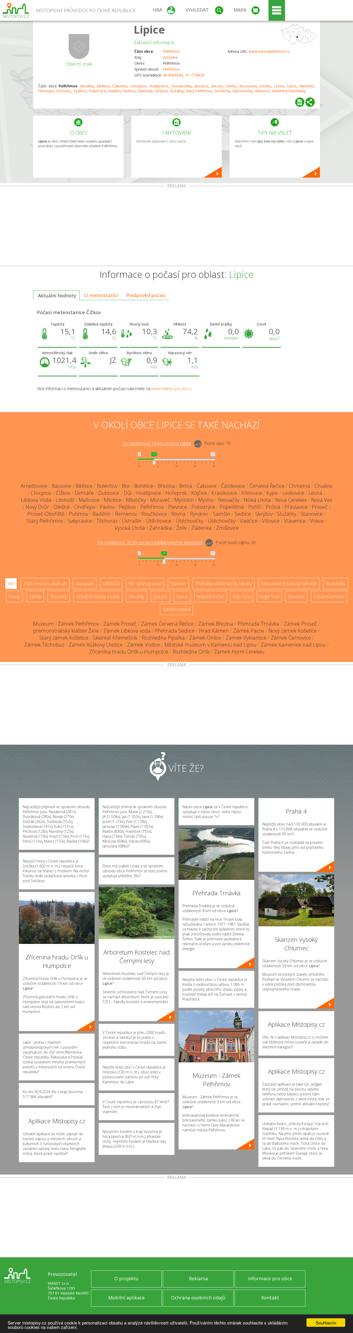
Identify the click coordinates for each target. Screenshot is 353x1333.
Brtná (185, 485)
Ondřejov (84, 506)
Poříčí (255, 506)
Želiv (181, 527)
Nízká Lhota (257, 499)
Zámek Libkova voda (127, 630)
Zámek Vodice (143, 644)
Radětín (114, 90)
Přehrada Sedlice (175, 630)
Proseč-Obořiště (46, 513)
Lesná (315, 492)
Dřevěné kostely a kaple (98, 596)
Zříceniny (58, 596)
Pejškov (80, 90)
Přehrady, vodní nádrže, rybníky (223, 583)
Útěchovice (158, 520)
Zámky (35, 596)
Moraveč (160, 499)
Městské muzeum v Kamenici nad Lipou (210, 644)
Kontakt (270, 1297)
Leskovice (293, 492)
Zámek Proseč (120, 623)
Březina (166, 485)
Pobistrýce (97, 90)
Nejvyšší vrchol (210, 596)
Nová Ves (321, 499)
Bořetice (143, 485)
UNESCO (111, 583)
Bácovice (61, 485)
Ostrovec (63, 90)
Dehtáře (84, 492)
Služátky (176, 90)
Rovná (178, 513)
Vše (11, 583)
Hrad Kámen (214, 630)
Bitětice (103, 86)
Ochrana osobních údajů (198, 1297)
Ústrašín (132, 520)
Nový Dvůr (37, 506)
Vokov (317, 520)
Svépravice (79, 520)
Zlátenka (201, 527)
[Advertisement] (176, 227)
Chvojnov (138, 86)
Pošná (273, 506)
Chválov (323, 485)
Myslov (206, 499)
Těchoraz (107, 520)
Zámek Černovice (291, 637)
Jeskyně (160, 596)
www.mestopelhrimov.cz (269, 51)
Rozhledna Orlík (191, 651)
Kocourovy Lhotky (255, 86)
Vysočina (170, 57)
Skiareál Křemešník (115, 637)
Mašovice (89, 499)
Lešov (279, 86)
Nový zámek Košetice (292, 630)
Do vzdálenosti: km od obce (156, 443)
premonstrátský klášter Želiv (66, 630)
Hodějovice (158, 86)
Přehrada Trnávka (258, 623)
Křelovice (251, 492)
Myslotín (307, 86)
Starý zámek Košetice (63, 637)
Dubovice (108, 492)
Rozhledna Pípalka (163, 637)
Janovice (201, 86)
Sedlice (243, 513)
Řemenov (126, 513)
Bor (126, 485)
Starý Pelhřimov (199, 90)
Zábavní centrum (329, 596)
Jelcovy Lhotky (223, 86)
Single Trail (269, 596)
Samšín (221, 513)
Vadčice (249, 520)
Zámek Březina (215, 623)
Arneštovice (34, 485)
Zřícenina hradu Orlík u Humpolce (128, 651)
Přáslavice (296, 506)
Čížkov (63, 492)
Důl (128, 492)
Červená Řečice (267, 485)
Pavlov (107, 506)
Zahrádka (160, 527)
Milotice (112, 499)
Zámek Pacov (248, 630)
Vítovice (271, 520)
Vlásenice (262, 90)
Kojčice (199, 492)
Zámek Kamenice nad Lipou (293, 644)
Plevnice (177, 506)
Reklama (198, 1278)
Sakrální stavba (176, 609)
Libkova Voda (36, 499)
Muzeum (296, 596)
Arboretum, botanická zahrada (289, 583)
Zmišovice (227, 527)
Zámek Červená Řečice (167, 623)
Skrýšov (161, 90)
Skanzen (178, 583)
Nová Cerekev (291, 499)
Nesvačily (228, 499)
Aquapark (85, 583)
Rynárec (199, 513)
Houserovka (181, 86)
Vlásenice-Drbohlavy (289, 90)
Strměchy (222, 90)
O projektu (126, 1278)
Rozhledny (335, 583)
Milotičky (136, 499)
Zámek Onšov (205, 637)
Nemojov (46, 90)
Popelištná (232, 506)
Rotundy (136, 596)
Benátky (87, 86)
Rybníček (145, 90)
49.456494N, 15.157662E (183, 75)
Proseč (320, 506)
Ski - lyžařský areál (145, 583)
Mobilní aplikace (126, 1297)
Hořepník (176, 492)
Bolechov (107, 485)
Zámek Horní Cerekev (239, 651)
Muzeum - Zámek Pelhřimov (66, 623)
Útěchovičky (242, 90)
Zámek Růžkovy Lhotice (96, 644)
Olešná (61, 506)
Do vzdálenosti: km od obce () (150, 543)
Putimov (78, 513)
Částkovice (233, 485)
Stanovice (312, 513)
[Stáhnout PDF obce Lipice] (299, 102)
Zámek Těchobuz (44, 644)
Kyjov (272, 492)
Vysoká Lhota (129, 527)
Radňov (129, 90)
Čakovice (119, 86)
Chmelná (299, 485)
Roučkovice (154, 513)
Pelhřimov (171, 51)
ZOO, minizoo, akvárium (45, 583)
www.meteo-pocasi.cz (171, 388)
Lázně (182, 596)
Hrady (14, 596)
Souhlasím (326, 1322)
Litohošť (65, 499)
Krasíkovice (224, 492)
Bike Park (241, 596)
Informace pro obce (270, 1278)
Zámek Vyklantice (246, 637)
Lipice (149, 29)
